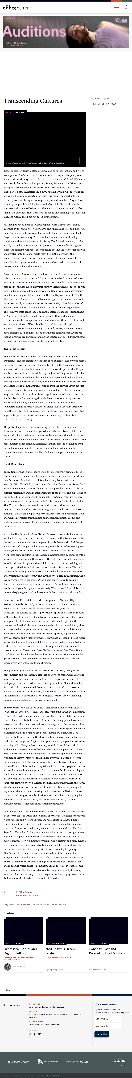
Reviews (38, 1007)
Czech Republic (47, 904)
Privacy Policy (52, 1075)
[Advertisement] (66, 73)
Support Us (77, 1014)
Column (19, 112)
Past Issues (45, 1025)
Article (10, 112)
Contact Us (33, 1017)
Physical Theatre (34, 904)
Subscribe (55, 1025)
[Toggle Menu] (116, 7)
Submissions (51, 1014)
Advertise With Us (64, 1014)
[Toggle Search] (127, 7)
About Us (32, 1014)
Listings (45, 1007)
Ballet (23, 904)
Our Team (41, 1014)
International (60, 904)
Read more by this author (27, 896)
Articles (53, 1007)
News (31, 1007)
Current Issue (34, 1025)
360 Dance (15, 904)
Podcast (60, 1007)
